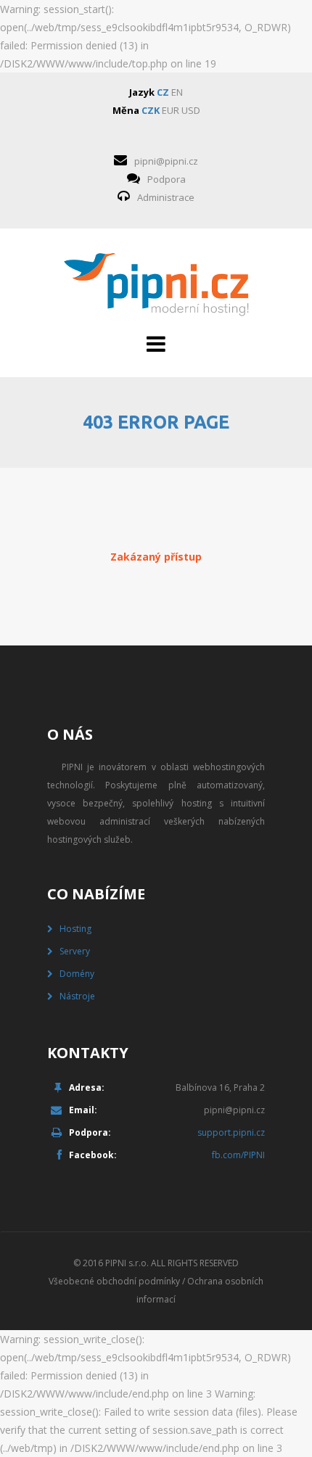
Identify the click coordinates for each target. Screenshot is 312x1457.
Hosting (75, 929)
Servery (74, 951)
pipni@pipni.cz (166, 161)
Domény (76, 973)
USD (190, 110)
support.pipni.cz (231, 1132)
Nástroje (77, 996)
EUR (170, 110)
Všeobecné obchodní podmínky (114, 1281)
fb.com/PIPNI (238, 1155)
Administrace (165, 197)
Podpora (166, 179)
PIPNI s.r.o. (127, 1263)
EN (177, 92)
